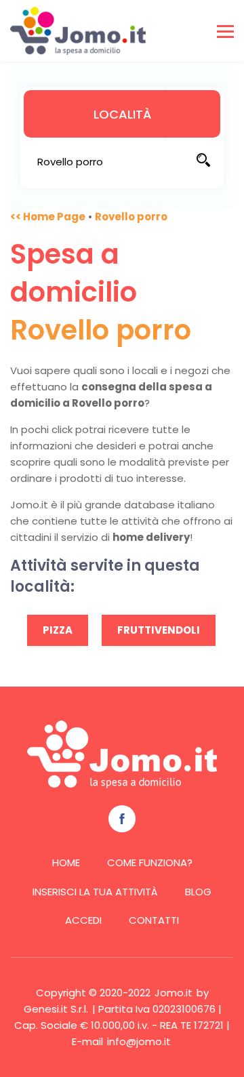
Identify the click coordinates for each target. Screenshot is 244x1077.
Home (66, 862)
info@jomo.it (139, 1041)
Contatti (154, 920)
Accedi (83, 920)
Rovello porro (131, 216)
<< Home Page (47, 216)
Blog (198, 892)
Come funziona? (149, 862)
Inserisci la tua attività (95, 892)
